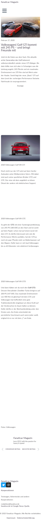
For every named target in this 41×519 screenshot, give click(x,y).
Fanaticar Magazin (9, 2)
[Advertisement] (20, 108)
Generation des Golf (14, 60)
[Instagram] (8, 484)
